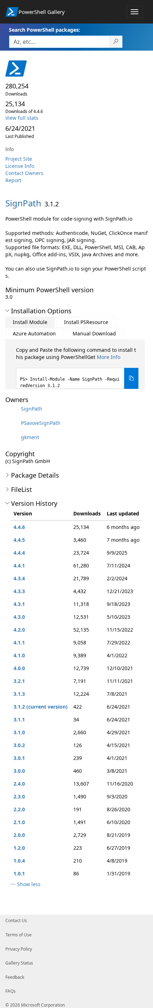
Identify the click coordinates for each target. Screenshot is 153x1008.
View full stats (21, 117)
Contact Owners (24, 173)
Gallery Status (19, 963)
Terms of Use (18, 935)
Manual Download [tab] (94, 333)
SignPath (31, 408)
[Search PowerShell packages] (116, 41)
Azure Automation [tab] (34, 333)
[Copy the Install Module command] (131, 378)
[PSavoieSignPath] (12, 423)
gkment (30, 437)
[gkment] (12, 437)
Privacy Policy (18, 949)
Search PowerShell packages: (44, 29)
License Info (19, 166)
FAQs (10, 991)
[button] (7, 311)
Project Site (18, 158)
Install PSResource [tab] (86, 322)
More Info (108, 357)
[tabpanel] (77, 367)
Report (13, 180)
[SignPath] (12, 408)
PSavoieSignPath (40, 423)
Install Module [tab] (30, 322)
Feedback (14, 977)
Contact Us (16, 920)
